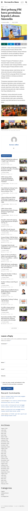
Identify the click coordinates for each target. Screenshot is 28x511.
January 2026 (4, 440)
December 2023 (5, 466)
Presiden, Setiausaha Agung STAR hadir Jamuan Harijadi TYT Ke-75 (9, 221)
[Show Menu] (2, 2)
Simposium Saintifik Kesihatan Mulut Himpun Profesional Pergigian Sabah (9, 291)
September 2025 (5, 446)
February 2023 (4, 483)
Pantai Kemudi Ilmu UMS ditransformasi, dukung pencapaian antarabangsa (8, 318)
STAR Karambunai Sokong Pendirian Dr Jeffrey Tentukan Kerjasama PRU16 (10, 169)
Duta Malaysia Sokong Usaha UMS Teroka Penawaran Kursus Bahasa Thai (9, 189)
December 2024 (5, 460)
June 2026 (3, 431)
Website (3, 375)
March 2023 (4, 482)
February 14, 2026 (6, 279)
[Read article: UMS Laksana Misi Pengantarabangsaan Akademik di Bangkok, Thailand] (23, 178)
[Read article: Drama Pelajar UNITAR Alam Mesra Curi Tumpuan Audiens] (23, 239)
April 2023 (3, 480)
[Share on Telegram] (11, 44)
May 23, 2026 (14, 204)
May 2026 (3, 433)
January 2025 (4, 458)
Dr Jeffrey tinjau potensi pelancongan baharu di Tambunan (8, 309)
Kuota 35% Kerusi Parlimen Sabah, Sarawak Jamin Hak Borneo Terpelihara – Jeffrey (9, 256)
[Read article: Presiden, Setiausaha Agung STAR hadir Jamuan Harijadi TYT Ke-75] (23, 221)
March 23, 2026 (5, 234)
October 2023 (4, 470)
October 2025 (4, 445)
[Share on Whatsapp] (4, 44)
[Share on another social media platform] (24, 44)
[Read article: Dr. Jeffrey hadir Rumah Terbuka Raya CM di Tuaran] (23, 231)
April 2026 (3, 435)
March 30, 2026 (5, 226)
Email (3, 369)
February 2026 (4, 438)
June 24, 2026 (14, 183)
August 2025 (4, 448)
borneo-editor (6, 22)
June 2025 (3, 451)
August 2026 (4, 428)
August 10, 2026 (6, 174)
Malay (6, 6)
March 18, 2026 (5, 242)
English (3, 491)
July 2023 (3, 475)
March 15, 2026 (5, 261)
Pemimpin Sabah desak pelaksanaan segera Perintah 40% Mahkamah (9, 246)
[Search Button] (26, 2)
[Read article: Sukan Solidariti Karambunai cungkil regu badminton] (23, 161)
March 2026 (4, 436)
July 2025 (3, 450)
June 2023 (3, 477)
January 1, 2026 (5, 323)
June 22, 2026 (14, 193)
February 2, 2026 (6, 296)
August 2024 (4, 463)
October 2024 (4, 461)
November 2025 (5, 443)
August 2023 (4, 473)
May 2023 (3, 478)
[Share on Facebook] (17, 44)
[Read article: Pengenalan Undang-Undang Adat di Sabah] (23, 301)
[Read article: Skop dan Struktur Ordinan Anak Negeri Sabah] (23, 275)
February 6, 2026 (6, 287)
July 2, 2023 (15, 22)
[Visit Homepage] (11, 2)
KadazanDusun (5, 493)
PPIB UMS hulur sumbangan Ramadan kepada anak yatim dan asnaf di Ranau (9, 266)
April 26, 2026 (14, 215)
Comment (4, 343)
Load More (14, 328)
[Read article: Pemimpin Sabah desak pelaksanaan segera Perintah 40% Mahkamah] (23, 247)
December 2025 (5, 441)
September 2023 (5, 472)
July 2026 (3, 430)
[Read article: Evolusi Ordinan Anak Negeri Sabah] (23, 283)
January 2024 (4, 465)
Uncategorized (4, 496)
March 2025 (4, 456)
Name (3, 362)
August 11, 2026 (5, 164)
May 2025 (3, 453)
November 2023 (5, 468)
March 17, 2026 (5, 252)
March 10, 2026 (5, 271)
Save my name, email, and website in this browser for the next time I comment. (14, 383)
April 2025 (3, 455)
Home (2, 6)
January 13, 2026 (6, 314)
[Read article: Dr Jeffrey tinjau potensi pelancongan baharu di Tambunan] (23, 309)
